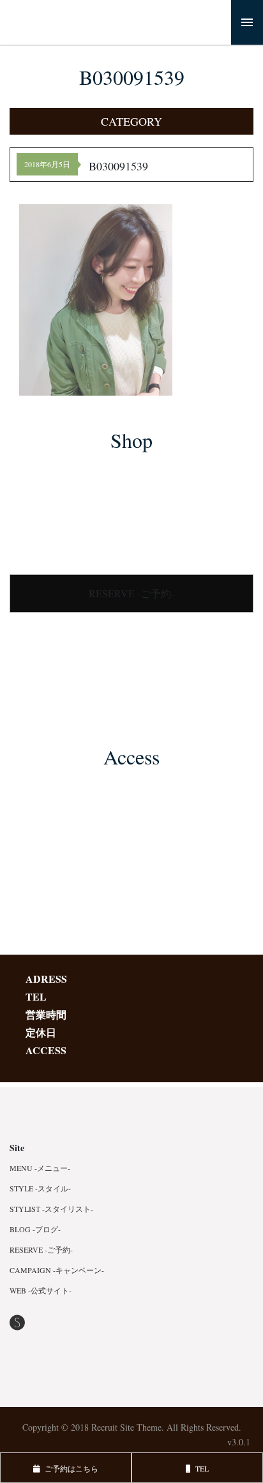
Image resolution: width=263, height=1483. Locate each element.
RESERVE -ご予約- (131, 593)
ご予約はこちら (69, 1468)
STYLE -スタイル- (40, 1188)
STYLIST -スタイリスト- (51, 1209)
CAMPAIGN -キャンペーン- (57, 1270)
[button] (131, 121)
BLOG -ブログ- (35, 1229)
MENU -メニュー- (40, 1168)
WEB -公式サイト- (40, 1290)
